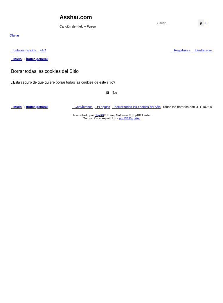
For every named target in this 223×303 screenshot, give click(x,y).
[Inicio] (35, 19)
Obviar (14, 35)
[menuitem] (41, 50)
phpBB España (129, 118)
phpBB (99, 115)
